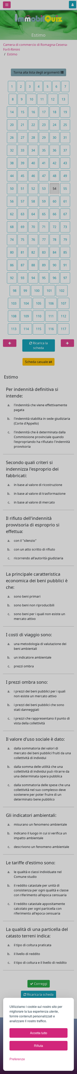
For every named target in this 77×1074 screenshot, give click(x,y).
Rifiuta (38, 1045)
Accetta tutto (38, 1033)
